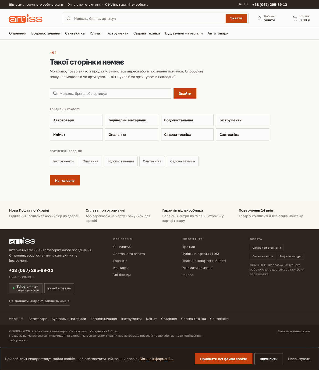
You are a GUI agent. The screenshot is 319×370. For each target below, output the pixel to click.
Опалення (117, 134)
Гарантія (120, 261)
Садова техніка (177, 134)
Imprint (187, 275)
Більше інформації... (156, 359)
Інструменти (230, 120)
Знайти (236, 18)
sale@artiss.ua (59, 288)
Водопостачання (178, 120)
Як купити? (122, 247)
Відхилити (268, 359)
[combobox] (148, 18)
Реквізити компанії (197, 268)
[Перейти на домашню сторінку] (31, 18)
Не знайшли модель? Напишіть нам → (39, 301)
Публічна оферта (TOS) (200, 254)
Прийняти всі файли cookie (223, 359)
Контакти (121, 268)
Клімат (59, 134)
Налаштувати (299, 359)
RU (246, 4)
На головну (65, 180)
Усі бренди (122, 275)
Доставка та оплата (129, 254)
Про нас (188, 247)
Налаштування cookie (294, 331)
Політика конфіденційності (204, 261)
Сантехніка (229, 134)
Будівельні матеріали (127, 120)
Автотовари (63, 120)
